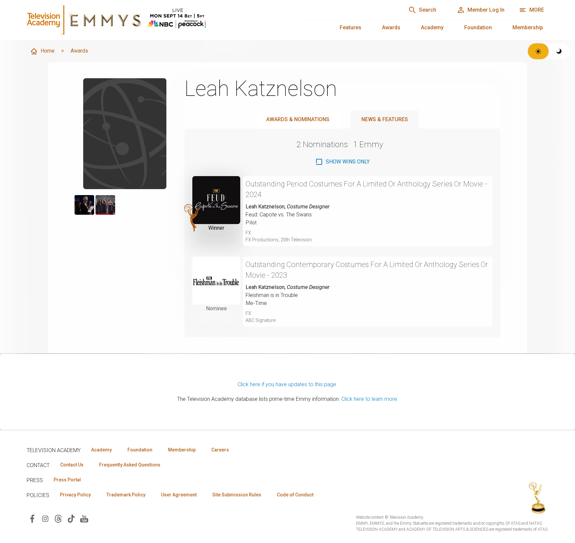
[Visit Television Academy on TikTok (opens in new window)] (71, 518)
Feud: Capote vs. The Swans (279, 214)
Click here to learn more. (369, 399)
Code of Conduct (295, 494)
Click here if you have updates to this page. (287, 384)
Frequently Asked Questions (129, 464)
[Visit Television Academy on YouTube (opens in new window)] (84, 518)
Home (48, 51)
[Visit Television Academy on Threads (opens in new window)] (58, 518)
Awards (391, 27)
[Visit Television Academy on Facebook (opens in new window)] (32, 518)
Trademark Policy (125, 494)
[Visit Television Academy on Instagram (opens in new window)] (45, 518)
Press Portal (67, 479)
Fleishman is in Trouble (272, 295)
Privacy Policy (75, 494)
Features (350, 27)
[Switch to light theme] (538, 51)
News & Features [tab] (384, 119)
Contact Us (72, 464)
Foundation (478, 27)
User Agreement (179, 494)
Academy (432, 27)
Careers (220, 449)
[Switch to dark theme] (559, 51)
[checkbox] (342, 162)
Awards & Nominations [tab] (297, 119)
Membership (527, 27)
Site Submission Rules (236, 494)
